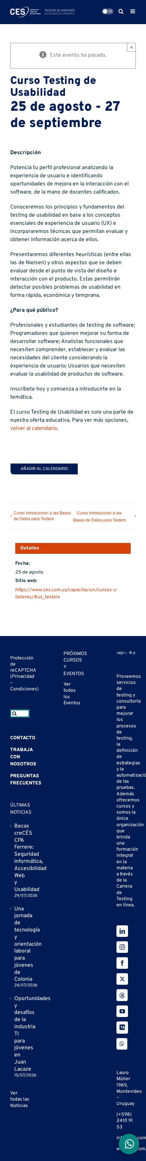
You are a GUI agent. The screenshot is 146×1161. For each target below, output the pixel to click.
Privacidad (23, 676)
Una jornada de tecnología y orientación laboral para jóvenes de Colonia (20, 944)
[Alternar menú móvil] (133, 11)
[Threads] (122, 995)
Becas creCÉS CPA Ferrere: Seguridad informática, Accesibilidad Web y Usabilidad (20, 858)
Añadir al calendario (44, 469)
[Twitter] (122, 979)
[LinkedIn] (122, 931)
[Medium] (122, 1027)
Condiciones (23, 689)
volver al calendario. (34, 428)
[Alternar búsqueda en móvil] (121, 11)
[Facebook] (122, 963)
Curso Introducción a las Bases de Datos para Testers (42, 515)
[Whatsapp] (121, 1044)
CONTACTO (22, 738)
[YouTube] (122, 1011)
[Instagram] (122, 947)
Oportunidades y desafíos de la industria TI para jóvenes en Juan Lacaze (20, 1034)
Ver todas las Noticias (19, 1099)
